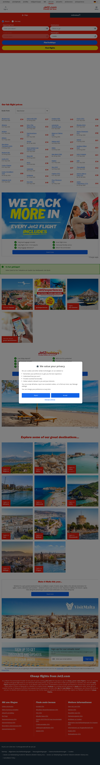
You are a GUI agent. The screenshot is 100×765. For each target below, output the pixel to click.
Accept (65, 395)
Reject (36, 395)
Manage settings (50, 399)
